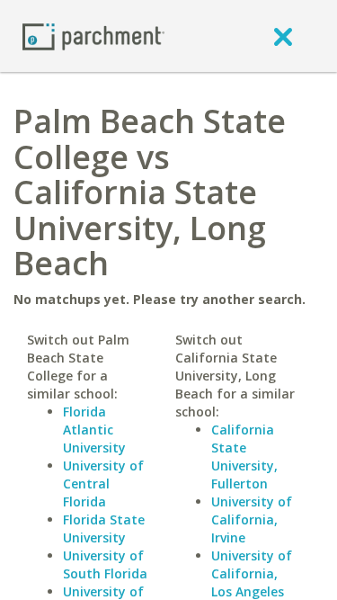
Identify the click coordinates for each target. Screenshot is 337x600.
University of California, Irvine (251, 519)
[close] (283, 36)
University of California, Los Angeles (251, 573)
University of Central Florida (103, 483)
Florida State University (104, 528)
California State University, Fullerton (244, 456)
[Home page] (93, 35)
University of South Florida (105, 564)
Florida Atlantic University (94, 429)
